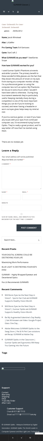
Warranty (6, 394)
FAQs (4, 398)
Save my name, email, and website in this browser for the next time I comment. (18, 218)
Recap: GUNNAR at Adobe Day (20, 334)
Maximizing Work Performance (15, 262)
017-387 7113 (19, 411)
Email (25, 192)
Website (5, 203)
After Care (6, 403)
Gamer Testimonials (8, 24)
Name (4, 192)
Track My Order (8, 400)
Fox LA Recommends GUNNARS (15, 282)
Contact (5, 392)
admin (6, 31)
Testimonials (15, 27)
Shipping (5, 396)
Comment (6, 164)
